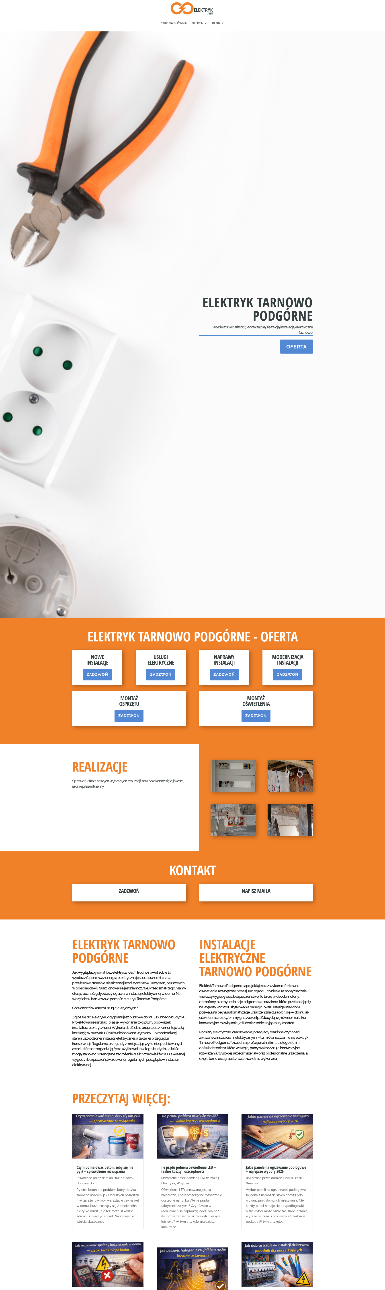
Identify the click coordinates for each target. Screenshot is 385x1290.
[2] (290, 790)
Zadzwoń (97, 674)
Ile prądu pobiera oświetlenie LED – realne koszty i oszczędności (188, 1169)
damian (107, 1178)
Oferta (197, 23)
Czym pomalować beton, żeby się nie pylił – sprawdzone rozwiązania (105, 1169)
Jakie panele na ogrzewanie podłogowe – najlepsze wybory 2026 (276, 1169)
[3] (233, 834)
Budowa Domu (87, 1183)
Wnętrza (183, 1183)
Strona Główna (174, 23)
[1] (233, 790)
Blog (216, 23)
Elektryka (168, 1183)
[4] (290, 834)
